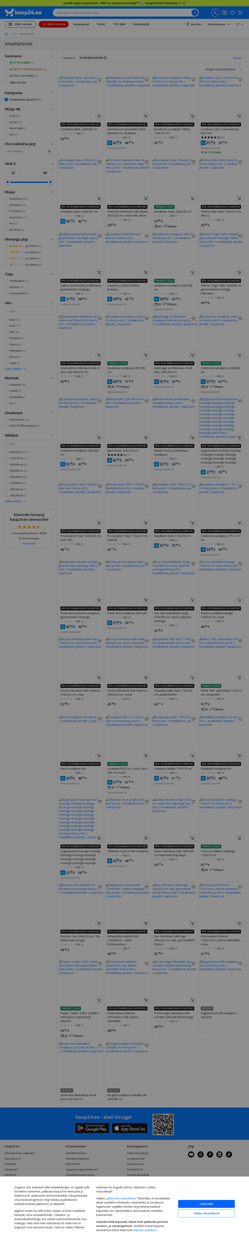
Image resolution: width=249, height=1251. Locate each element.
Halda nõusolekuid (206, 1213)
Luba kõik (206, 1204)
